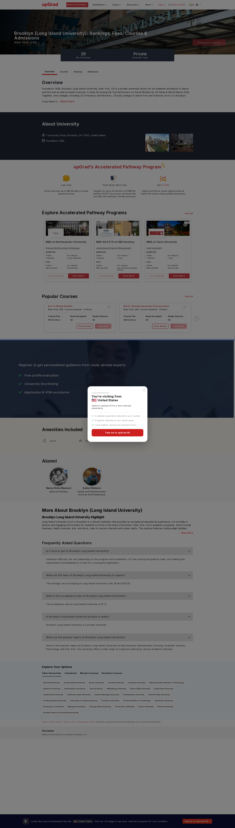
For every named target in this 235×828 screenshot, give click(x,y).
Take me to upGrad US (117, 432)
